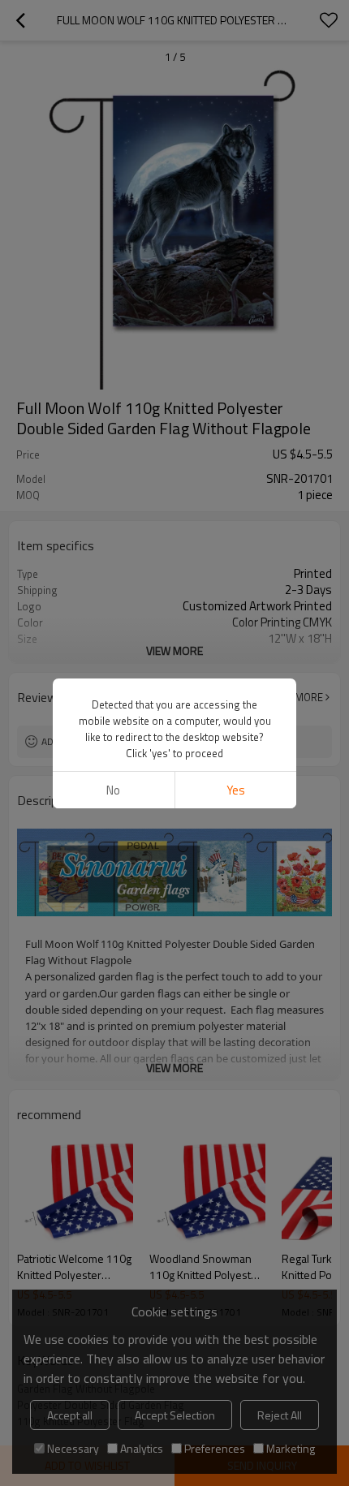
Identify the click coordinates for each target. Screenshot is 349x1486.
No (113, 790)
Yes (235, 790)
